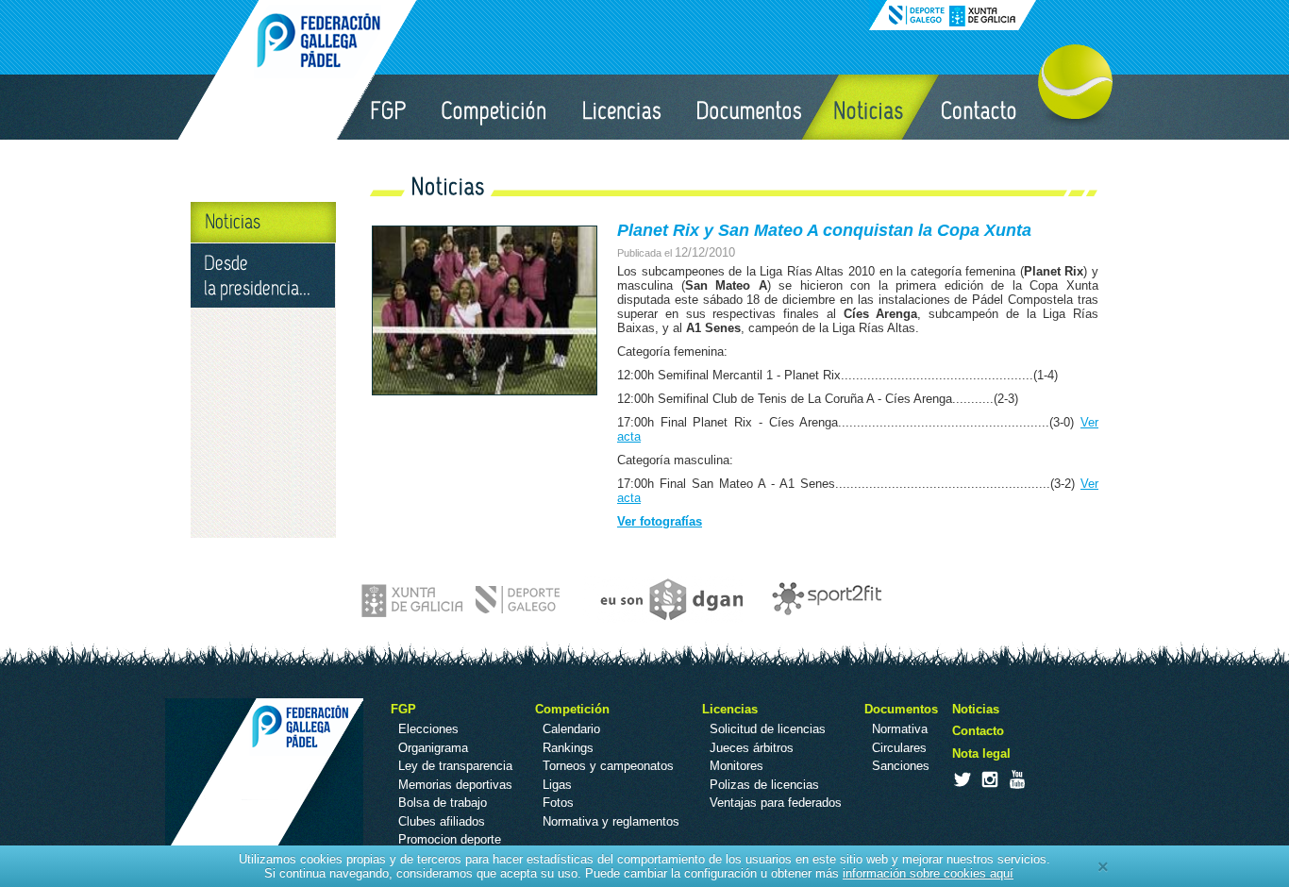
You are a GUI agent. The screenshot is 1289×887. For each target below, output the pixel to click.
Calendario (571, 729)
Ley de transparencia (455, 766)
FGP (388, 107)
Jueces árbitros (752, 748)
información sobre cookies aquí (928, 873)
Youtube (1016, 779)
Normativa (900, 729)
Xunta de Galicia (462, 599)
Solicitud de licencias (768, 729)
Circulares (899, 748)
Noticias (870, 107)
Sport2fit (822, 599)
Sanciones (900, 766)
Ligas (557, 785)
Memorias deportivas (455, 785)
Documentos (748, 107)
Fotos (558, 802)
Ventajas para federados (776, 802)
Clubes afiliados (441, 821)
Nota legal (981, 753)
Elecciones (428, 729)
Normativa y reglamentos (611, 821)
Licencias (623, 107)
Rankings (568, 748)
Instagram (989, 779)
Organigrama (433, 748)
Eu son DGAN (662, 599)
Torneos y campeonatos (608, 766)
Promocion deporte (449, 839)
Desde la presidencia (263, 275)
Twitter (961, 779)
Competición (495, 107)
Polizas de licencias (764, 785)
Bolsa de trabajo (442, 802)
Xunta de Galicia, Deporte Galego (953, 15)
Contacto (980, 107)
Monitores (736, 766)
